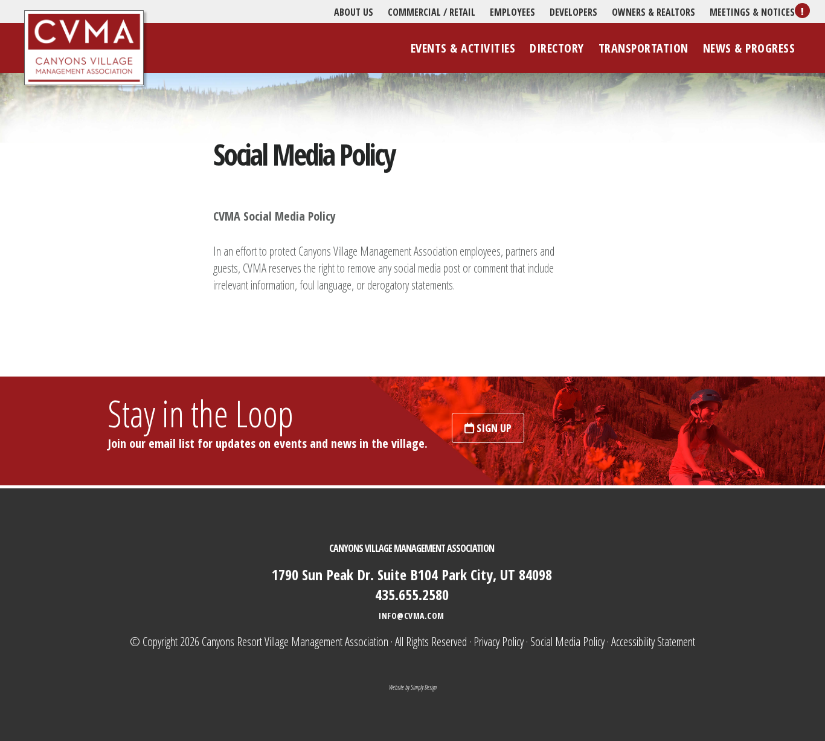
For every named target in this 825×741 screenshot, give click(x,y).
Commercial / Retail (431, 12)
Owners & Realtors (653, 12)
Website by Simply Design (413, 687)
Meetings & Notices (752, 12)
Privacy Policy (498, 641)
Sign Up (493, 428)
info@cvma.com (412, 615)
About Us (353, 12)
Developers (573, 12)
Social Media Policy (567, 641)
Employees (512, 12)
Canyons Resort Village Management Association (84, 48)
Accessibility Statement (653, 641)
